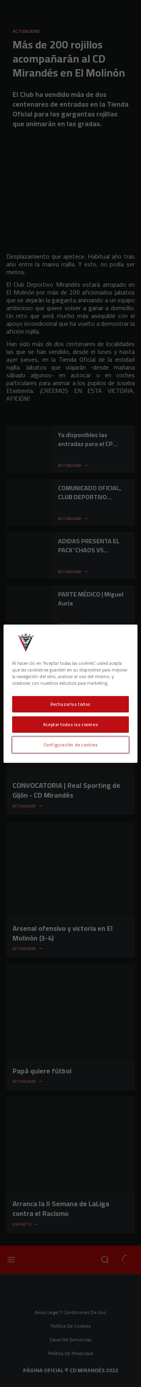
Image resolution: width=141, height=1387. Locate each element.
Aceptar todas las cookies (70, 724)
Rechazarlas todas (70, 704)
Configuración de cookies (70, 745)
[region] (70, 693)
